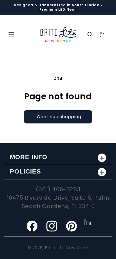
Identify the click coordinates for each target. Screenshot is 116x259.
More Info (28, 157)
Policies (25, 171)
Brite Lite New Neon (66, 248)
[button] (11, 34)
